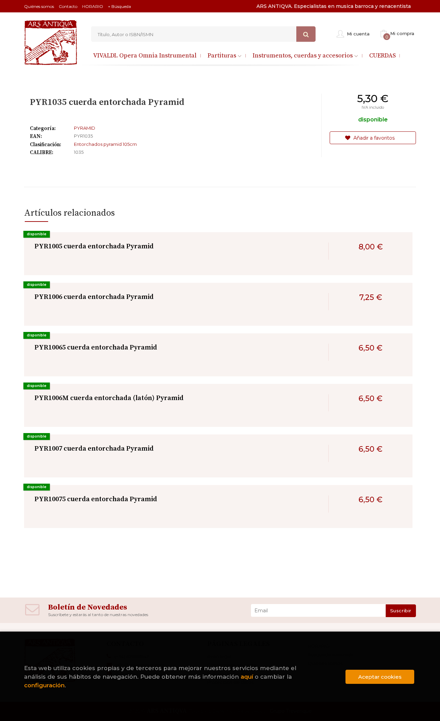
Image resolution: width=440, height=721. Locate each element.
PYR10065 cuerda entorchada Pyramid (95, 347)
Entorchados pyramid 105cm (105, 144)
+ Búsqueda (119, 6)
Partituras (223, 56)
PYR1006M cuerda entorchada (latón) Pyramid (109, 398)
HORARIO (92, 6)
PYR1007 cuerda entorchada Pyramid (94, 448)
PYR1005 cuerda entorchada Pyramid (94, 246)
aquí (247, 676)
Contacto (68, 6)
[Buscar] (306, 34)
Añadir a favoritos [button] (373, 138)
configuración (44, 685)
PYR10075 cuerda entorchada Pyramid (95, 499)
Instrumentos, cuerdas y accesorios (303, 56)
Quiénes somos (39, 6)
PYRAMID (84, 128)
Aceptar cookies (380, 677)
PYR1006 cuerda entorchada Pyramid (94, 297)
